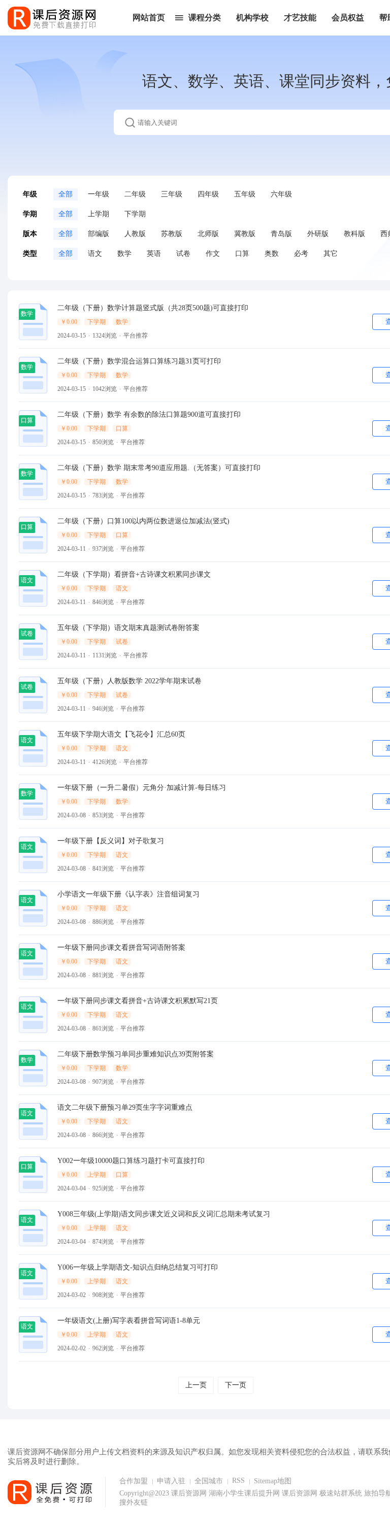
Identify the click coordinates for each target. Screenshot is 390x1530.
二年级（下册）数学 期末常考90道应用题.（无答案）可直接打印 (159, 468)
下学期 (135, 214)
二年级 (135, 194)
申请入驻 (171, 1481)
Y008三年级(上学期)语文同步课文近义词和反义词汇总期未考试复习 (163, 1214)
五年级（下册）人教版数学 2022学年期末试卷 (129, 681)
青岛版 (281, 234)
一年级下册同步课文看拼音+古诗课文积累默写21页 (137, 1001)
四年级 (208, 194)
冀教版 (244, 234)
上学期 (98, 214)
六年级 (281, 194)
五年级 (244, 194)
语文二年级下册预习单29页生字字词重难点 (124, 1107)
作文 (213, 253)
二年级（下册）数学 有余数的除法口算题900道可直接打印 (149, 414)
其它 (330, 253)
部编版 (98, 234)
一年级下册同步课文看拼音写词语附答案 (121, 947)
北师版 (208, 234)
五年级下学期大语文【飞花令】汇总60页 (121, 734)
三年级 (171, 194)
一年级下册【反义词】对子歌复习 (110, 841)
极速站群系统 (341, 1493)
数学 (124, 253)
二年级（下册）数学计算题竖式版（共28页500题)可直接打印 (152, 308)
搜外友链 (133, 1502)
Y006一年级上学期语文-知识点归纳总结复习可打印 (137, 1267)
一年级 (98, 194)
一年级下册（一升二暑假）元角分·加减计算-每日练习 (141, 787)
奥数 (272, 253)
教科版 (354, 234)
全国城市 (208, 1481)
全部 (65, 194)
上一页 (196, 1385)
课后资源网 (189, 1493)
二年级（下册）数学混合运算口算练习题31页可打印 (139, 361)
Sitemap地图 (272, 1481)
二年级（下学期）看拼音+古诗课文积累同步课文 (134, 574)
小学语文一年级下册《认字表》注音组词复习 (128, 894)
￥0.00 (68, 321)
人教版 (135, 234)
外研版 (318, 234)
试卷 (183, 253)
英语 (154, 253)
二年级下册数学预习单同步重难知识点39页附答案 (135, 1054)
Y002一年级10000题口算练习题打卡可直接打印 (131, 1161)
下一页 (235, 1385)
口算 (242, 253)
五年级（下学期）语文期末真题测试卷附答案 (128, 627)
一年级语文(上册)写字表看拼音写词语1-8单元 (128, 1320)
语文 (95, 253)
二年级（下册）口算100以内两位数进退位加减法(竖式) (143, 521)
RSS (238, 1480)
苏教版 (171, 234)
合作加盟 (133, 1481)
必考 (301, 253)
